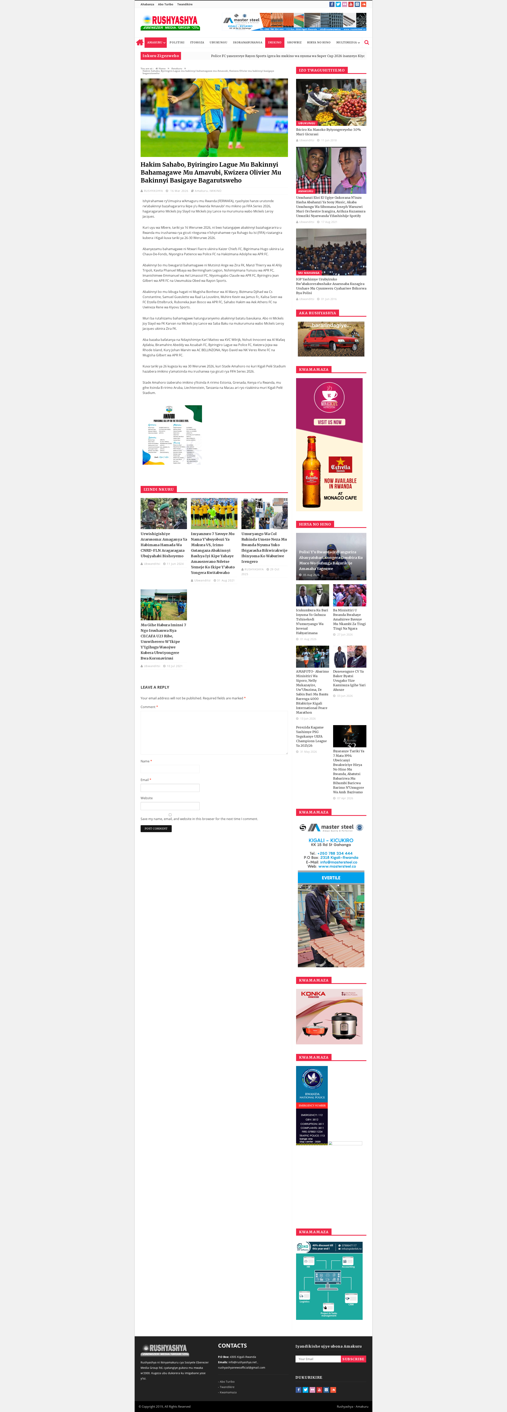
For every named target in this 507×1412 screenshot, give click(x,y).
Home (140, 42)
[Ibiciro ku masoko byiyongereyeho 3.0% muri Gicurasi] (331, 102)
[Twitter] (338, 4)
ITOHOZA (197, 42)
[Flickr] (344, 4)
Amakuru (201, 191)
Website (147, 798)
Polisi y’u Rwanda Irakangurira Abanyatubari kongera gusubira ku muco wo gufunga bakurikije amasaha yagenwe (330, 560)
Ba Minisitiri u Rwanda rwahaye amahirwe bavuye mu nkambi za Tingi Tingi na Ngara (349, 619)
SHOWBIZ (294, 42)
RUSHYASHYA (154, 191)
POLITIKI (177, 42)
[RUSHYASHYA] (170, 22)
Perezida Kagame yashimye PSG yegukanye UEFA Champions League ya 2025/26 (311, 736)
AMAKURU (154, 42)
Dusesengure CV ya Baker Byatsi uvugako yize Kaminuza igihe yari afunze (349, 680)
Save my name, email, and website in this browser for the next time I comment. (199, 819)
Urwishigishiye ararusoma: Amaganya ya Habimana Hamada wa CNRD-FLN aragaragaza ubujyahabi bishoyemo (164, 545)
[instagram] (357, 4)
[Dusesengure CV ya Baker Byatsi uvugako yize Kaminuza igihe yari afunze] (349, 657)
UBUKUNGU (218, 42)
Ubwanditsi (152, 564)
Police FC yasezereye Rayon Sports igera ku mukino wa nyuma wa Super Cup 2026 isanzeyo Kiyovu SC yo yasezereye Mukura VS (242, 56)
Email (146, 780)
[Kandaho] (294, 22)
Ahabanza (147, 4)
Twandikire (185, 4)
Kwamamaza (228, 1392)
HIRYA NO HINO (319, 42)
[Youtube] (351, 4)
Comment (149, 707)
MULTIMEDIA (346, 42)
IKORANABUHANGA (247, 42)
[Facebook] (332, 4)
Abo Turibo (165, 4)
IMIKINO (275, 42)
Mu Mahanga (309, 273)
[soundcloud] (363, 4)
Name (146, 761)
